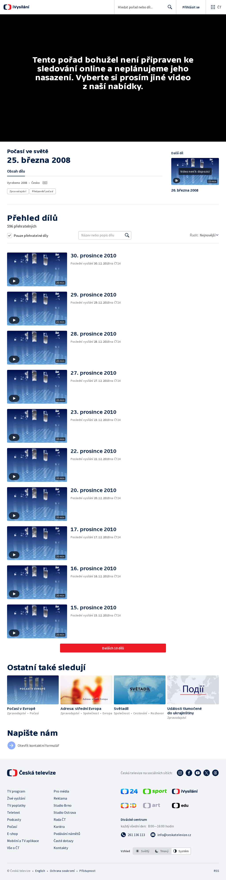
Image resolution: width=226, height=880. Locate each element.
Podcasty (14, 819)
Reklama (60, 798)
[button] (195, 173)
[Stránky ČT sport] (155, 793)
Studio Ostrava (65, 812)
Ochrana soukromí (62, 871)
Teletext (13, 812)
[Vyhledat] (127, 235)
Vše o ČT (13, 848)
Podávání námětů (67, 833)
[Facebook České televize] (188, 772)
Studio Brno (63, 805)
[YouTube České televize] (197, 772)
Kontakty (61, 848)
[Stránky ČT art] (151, 807)
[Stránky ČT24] (129, 793)
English (40, 871)
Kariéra (59, 826)
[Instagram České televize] (180, 772)
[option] (142, 851)
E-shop (12, 833)
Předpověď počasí (42, 191)
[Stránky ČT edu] (180, 807)
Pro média (61, 791)
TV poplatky (16, 805)
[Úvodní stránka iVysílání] (20, 7)
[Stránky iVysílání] (185, 793)
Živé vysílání (16, 798)
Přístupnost (87, 871)
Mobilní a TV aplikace (23, 840)
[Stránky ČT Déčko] (128, 807)
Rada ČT (60, 819)
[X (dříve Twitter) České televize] (206, 772)
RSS (216, 871)
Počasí (12, 826)
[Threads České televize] (215, 772)
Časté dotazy (63, 840)
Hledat (170, 7)
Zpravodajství (17, 191)
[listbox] (162, 851)
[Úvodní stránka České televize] (31, 772)
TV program (16, 791)
